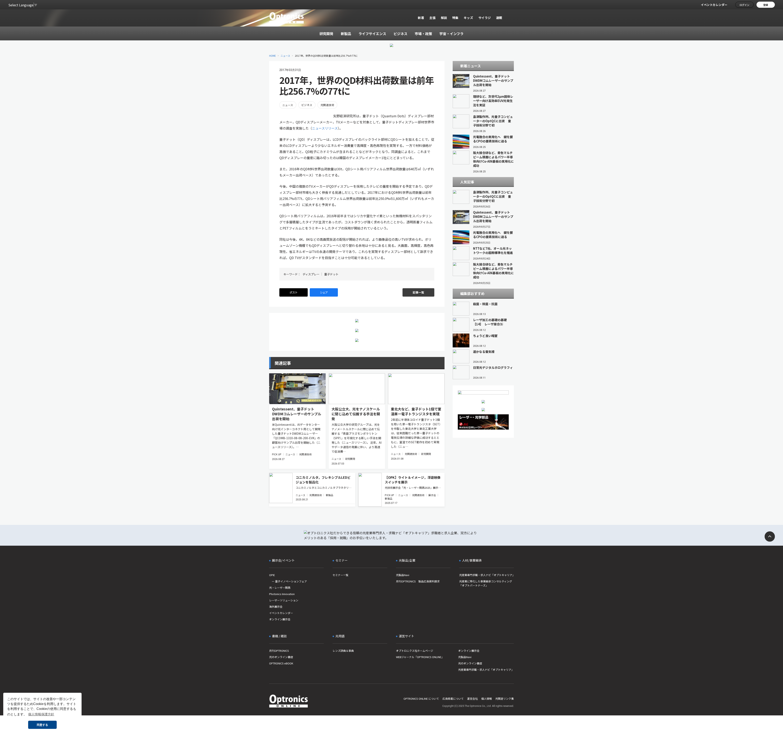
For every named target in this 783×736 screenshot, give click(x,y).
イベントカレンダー (714, 5)
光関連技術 (327, 105)
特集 (455, 18)
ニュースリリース (325, 128)
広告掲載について (453, 699)
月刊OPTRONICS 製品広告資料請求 (418, 581)
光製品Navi (402, 575)
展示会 (432, 495)
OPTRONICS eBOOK (281, 663)
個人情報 (486, 699)
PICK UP (276, 454)
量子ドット (331, 274)
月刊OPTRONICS (279, 651)
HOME (272, 55)
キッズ (468, 18)
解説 (444, 18)
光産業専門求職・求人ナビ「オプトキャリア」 (486, 575)
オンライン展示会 (279, 619)
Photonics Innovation (282, 594)
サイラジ (484, 18)
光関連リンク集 (504, 699)
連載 (499, 18)
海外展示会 (275, 607)
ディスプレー (311, 274)
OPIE (272, 575)
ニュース (285, 55)
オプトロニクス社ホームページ (414, 651)
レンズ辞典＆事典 (343, 651)
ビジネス (306, 105)
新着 (421, 18)
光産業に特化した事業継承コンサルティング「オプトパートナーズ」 (485, 583)
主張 (432, 18)
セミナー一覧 (340, 575)
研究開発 (350, 458)
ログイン (744, 5)
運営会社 (472, 699)
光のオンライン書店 (281, 657)
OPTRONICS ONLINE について (421, 699)
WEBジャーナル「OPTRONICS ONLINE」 (420, 657)
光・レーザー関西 (279, 588)
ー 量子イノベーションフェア (288, 581)
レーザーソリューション (283, 600)
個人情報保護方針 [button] (41, 714)
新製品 (329, 495)
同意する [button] (42, 724)
